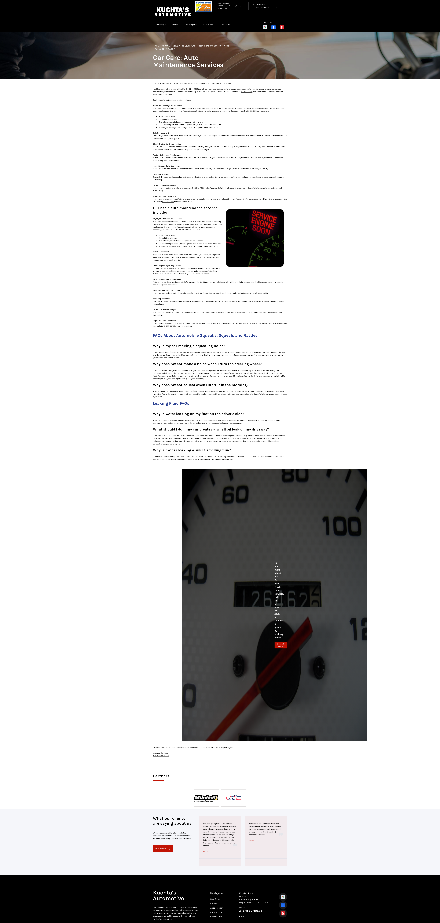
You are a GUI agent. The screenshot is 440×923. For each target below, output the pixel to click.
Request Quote (280, 645)
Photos (175, 24)
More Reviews (161, 848)
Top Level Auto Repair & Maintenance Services (205, 45)
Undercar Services (160, 753)
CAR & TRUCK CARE (165, 49)
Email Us (244, 916)
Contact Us (225, 24)
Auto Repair (190, 24)
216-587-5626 (223, 3)
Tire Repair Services (161, 756)
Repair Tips (208, 24)
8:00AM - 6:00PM (262, 7)
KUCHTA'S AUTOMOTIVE (166, 45)
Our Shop (160, 24)
